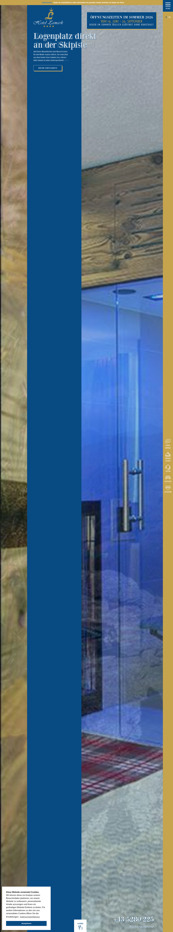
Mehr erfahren (47, 68)
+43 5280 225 (133, 919)
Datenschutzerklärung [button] (30, 917)
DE (166, 17)
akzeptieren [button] (26, 923)
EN (169, 17)
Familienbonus (47, 3)
